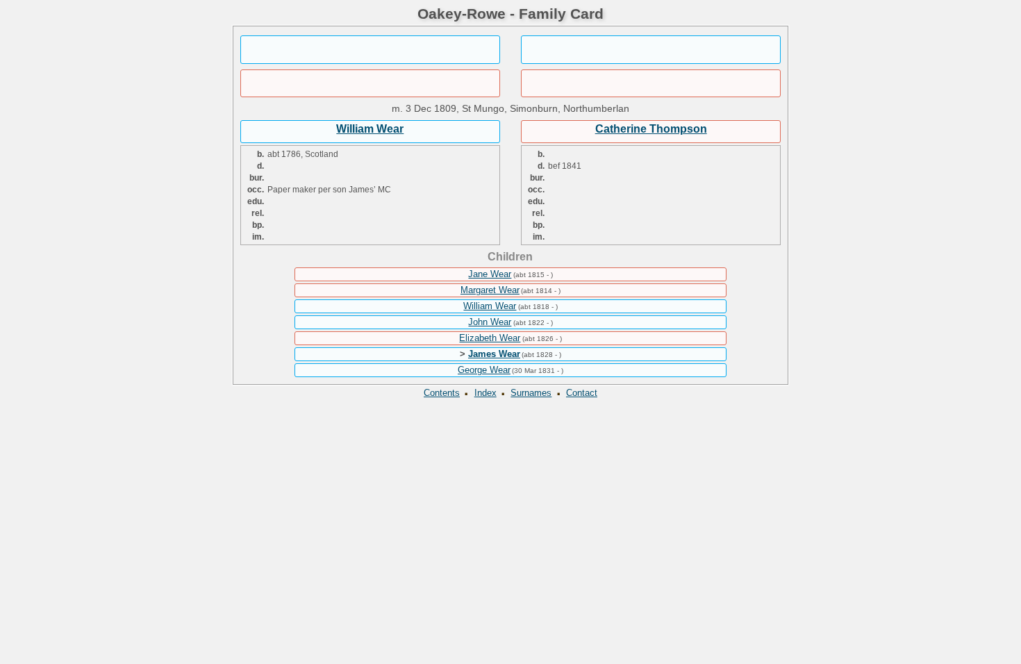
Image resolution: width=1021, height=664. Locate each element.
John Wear (489, 322)
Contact (581, 393)
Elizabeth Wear (489, 338)
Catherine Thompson (651, 129)
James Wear (494, 354)
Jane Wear (489, 274)
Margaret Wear (490, 290)
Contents (442, 393)
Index (485, 393)
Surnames (530, 393)
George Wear (484, 370)
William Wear (370, 129)
